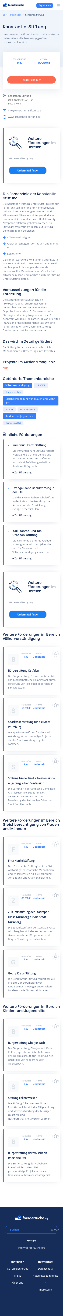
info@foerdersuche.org (31, 1247)
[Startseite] (13, 5)
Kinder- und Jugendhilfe (19, 416)
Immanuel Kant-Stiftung (29, 445)
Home (4, 15)
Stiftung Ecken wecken (22, 1098)
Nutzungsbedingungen (45, 1279)
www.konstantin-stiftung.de (24, 116)
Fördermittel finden (27, 170)
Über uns (17, 1282)
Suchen (53, 1230)
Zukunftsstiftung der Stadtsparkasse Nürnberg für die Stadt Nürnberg (29, 917)
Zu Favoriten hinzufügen (55, 654)
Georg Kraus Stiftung (22, 973)
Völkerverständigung (17, 385)
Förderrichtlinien (31, 79)
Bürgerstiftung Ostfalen (23, 670)
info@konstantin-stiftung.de (24, 110)
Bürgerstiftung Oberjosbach (26, 1043)
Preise (17, 1275)
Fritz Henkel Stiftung (21, 861)
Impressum (45, 1289)
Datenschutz (45, 1268)
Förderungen (15, 14)
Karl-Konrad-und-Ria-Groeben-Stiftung (27, 533)
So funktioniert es (17, 1268)
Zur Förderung (23, 472)
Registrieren (45, 5)
